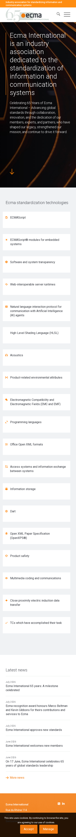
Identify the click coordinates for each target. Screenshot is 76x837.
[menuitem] (56, 14)
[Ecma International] (31, 14)
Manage (48, 829)
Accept (29, 829)
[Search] (56, 14)
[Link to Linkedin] (63, 804)
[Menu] (65, 14)
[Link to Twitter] (59, 803)
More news (17, 777)
